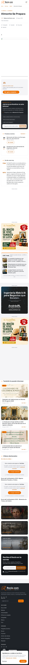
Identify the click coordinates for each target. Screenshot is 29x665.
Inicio (2, 6)
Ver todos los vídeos (6, 459)
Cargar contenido (15, 472)
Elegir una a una (9, 657)
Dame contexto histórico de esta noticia (11, 116)
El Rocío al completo (6, 615)
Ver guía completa (10, 92)
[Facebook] (2, 597)
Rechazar (4, 661)
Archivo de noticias (5, 636)
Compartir (5, 25)
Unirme (21, 601)
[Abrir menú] (26, 2)
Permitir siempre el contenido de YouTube (15, 474)
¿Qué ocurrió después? (8, 122)
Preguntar (22, 126)
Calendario (23, 133)
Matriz (11, 6)
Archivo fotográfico (5, 638)
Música (2, 620)
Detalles (14, 657)
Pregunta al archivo (5, 628)
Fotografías (3, 617)
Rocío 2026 (3, 607)
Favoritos (3, 633)
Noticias (6, 6)
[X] (4, 597)
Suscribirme (21, 568)
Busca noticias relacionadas (9, 119)
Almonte (10, 10)
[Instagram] (6, 597)
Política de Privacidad (12, 571)
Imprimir (4, 27)
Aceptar (23, 661)
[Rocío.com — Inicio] (7, 2)
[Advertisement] (14, 204)
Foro (2, 622)
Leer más (23, 402)
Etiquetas (3, 640)
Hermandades (4, 612)
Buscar (2, 631)
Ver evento (11, 143)
